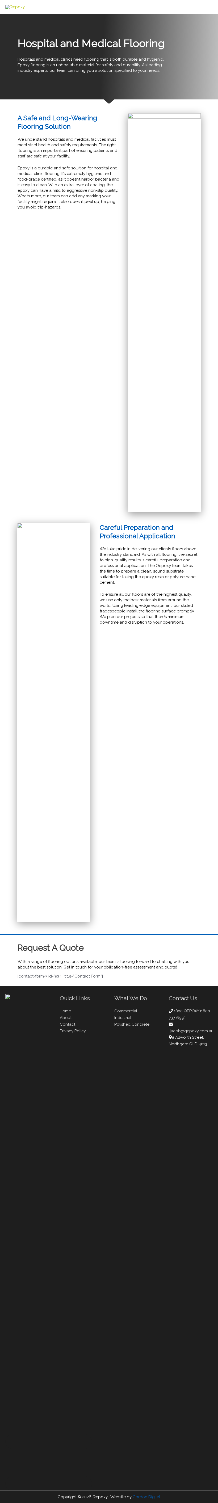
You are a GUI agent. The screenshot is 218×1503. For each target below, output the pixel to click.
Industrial (122, 1017)
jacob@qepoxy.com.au (191, 1031)
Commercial (125, 1011)
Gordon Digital (146, 1496)
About (66, 1017)
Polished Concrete (131, 1024)
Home (65, 1011)
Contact (67, 1024)
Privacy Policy (73, 1031)
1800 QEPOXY (187, 1011)
